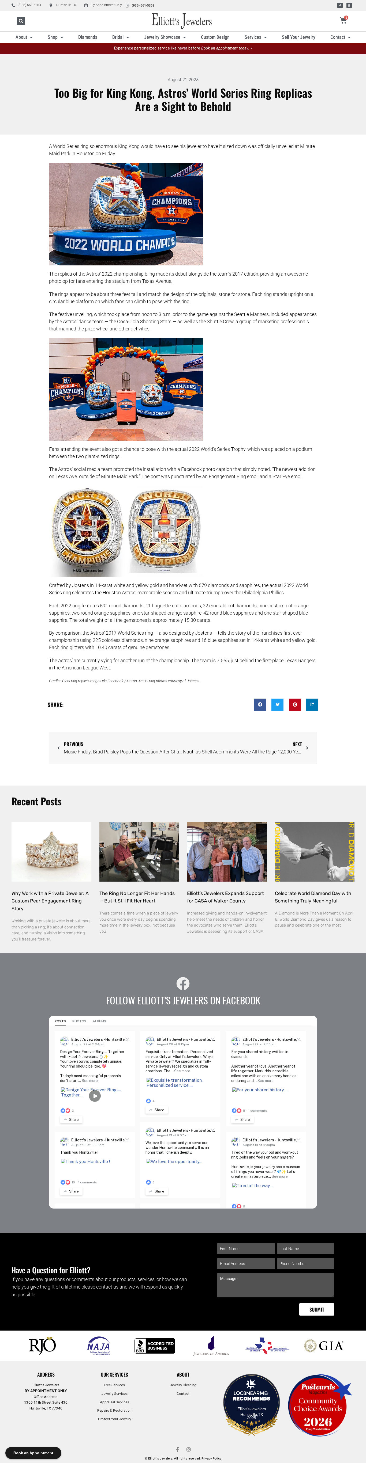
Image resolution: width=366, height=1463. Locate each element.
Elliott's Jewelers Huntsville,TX (251, 1411)
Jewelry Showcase (162, 37)
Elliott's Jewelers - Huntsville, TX (101, 1039)
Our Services (114, 1374)
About (21, 37)
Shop (53, 37)
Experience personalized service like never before (183, 48)
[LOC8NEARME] (251, 1395)
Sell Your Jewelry (298, 37)
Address (46, 1374)
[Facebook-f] (340, 5)
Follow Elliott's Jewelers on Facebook (183, 1000)
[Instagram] (349, 5)
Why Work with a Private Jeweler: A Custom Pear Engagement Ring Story (50, 901)
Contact (337, 37)
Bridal (118, 37)
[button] (21, 21)
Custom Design (215, 37)
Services (253, 37)
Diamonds (87, 37)
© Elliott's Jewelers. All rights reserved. (183, 1458)
